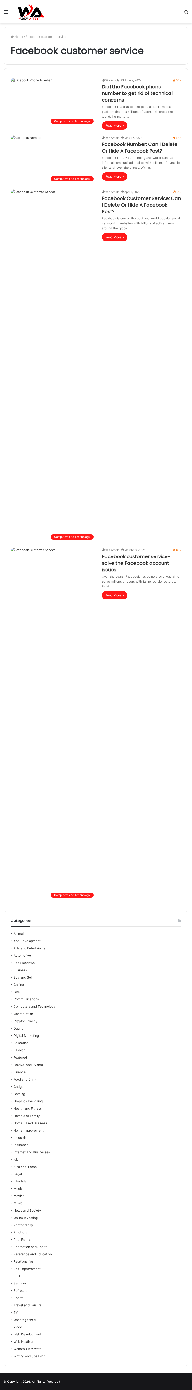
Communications (26, 999)
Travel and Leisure (27, 1305)
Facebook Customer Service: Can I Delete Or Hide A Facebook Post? (141, 205)
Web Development (27, 1334)
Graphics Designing (28, 1101)
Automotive (22, 955)
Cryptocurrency (25, 1021)
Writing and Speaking (29, 1356)
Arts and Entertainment (31, 948)
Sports (18, 1298)
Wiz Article (112, 80)
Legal (18, 1174)
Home (18, 37)
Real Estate (22, 1239)
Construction (23, 1014)
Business (20, 970)
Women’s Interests (27, 1349)
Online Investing (26, 1218)
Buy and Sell (23, 977)
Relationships (23, 1261)
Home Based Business (30, 1123)
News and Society (27, 1210)
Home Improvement (29, 1130)
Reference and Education (33, 1254)
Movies (19, 1196)
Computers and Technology (34, 1006)
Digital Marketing (26, 1036)
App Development (27, 941)
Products (20, 1232)
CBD (17, 992)
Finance (20, 1072)
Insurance (21, 1145)
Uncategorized (25, 1320)
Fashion (19, 1050)
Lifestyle (20, 1181)
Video (18, 1327)
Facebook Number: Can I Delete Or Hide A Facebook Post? (139, 147)
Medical (19, 1188)
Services (20, 1283)
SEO (17, 1276)
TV (16, 1312)
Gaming (19, 1094)
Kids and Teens (25, 1167)
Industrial (20, 1137)
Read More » (114, 125)
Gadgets (20, 1087)
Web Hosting (23, 1341)
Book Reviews (24, 963)
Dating (18, 1028)
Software (20, 1290)
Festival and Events (28, 1065)
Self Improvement (27, 1269)
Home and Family (27, 1116)
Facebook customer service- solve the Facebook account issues (136, 563)
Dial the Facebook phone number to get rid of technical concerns (137, 93)
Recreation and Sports (30, 1247)
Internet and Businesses (32, 1152)
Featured (20, 1057)
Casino (19, 985)
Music (18, 1203)
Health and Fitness (28, 1108)
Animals (19, 934)
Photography (23, 1225)
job (16, 1159)
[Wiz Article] (30, 11)
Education (21, 1043)
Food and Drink (25, 1079)
